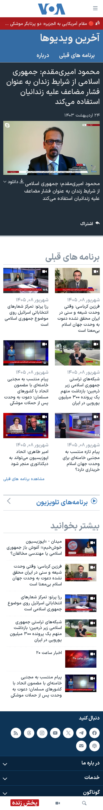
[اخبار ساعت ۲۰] (80, 659)
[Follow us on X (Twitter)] (68, 732)
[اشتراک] (81, 746)
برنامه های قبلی (77, 56)
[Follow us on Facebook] (94, 732)
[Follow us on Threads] (29, 732)
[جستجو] (84, 803)
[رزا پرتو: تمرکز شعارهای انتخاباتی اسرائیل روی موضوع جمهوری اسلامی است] (25, 280)
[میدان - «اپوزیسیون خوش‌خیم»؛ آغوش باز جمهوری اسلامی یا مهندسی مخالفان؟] (80, 547)
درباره (43, 56)
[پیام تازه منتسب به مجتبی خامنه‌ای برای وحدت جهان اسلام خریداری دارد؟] (77, 425)
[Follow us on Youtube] (55, 732)
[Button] (90, 225)
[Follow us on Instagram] (42, 732)
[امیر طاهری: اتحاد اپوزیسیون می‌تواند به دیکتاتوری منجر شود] (25, 425)
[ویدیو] (57, 803)
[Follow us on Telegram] (81, 732)
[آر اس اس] (16, 732)
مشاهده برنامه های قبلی (23, 479)
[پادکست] (94, 746)
